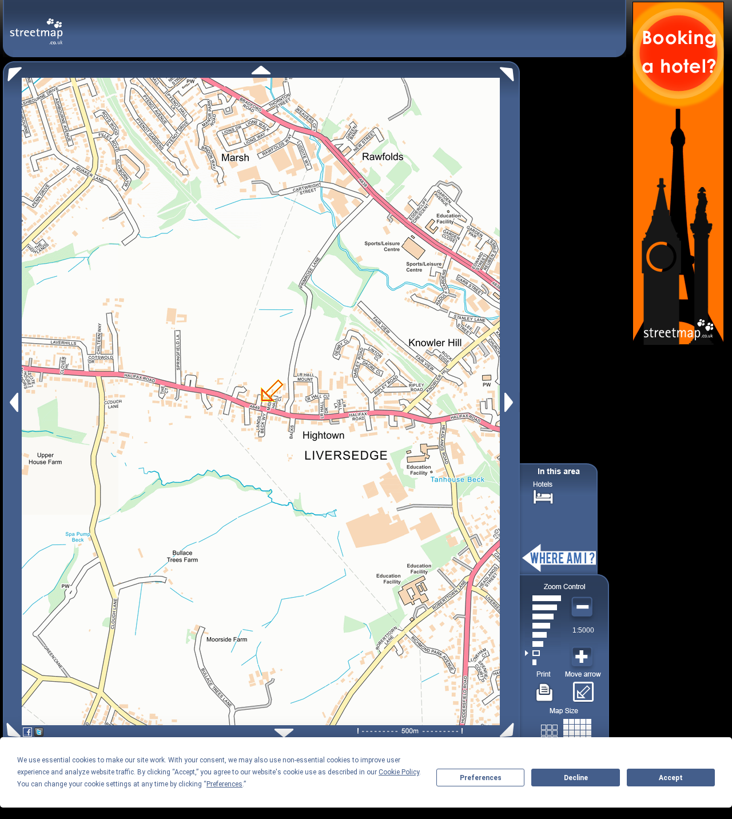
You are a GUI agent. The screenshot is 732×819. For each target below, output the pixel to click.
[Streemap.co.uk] (36, 25)
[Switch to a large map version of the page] (566, 730)
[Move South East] (509, 730)
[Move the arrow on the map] (583, 688)
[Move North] (261, 70)
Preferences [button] (224, 784)
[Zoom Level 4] (543, 635)
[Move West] (13, 402)
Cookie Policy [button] (399, 772)
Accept (671, 778)
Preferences (481, 778)
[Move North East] (510, 71)
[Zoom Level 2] (543, 653)
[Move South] (284, 733)
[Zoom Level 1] (543, 662)
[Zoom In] (583, 657)
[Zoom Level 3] (543, 644)
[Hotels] (543, 496)
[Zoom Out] (583, 607)
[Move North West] (12, 71)
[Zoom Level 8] (543, 598)
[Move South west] (12, 730)
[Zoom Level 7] (543, 607)
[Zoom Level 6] (543, 616)
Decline (576, 778)
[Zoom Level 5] (543, 626)
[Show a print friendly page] (545, 688)
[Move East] (510, 402)
